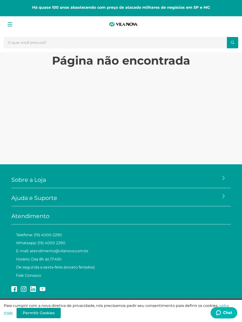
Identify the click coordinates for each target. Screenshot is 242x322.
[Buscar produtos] (232, 42)
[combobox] (121, 42)
